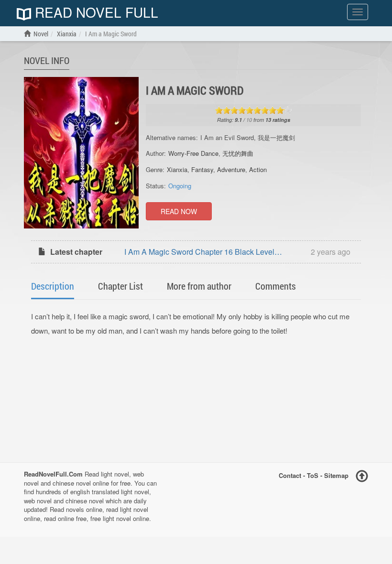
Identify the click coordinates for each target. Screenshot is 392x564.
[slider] (253, 110)
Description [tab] (52, 286)
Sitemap (336, 475)
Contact (290, 475)
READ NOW (179, 211)
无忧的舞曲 (237, 153)
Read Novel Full (94, 13)
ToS (312, 475)
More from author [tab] (199, 286)
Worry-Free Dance (193, 153)
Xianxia (177, 169)
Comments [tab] (275, 286)
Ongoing (179, 185)
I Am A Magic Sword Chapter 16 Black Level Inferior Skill (199, 252)
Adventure (231, 169)
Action (258, 169)
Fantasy (202, 169)
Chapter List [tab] (120, 286)
